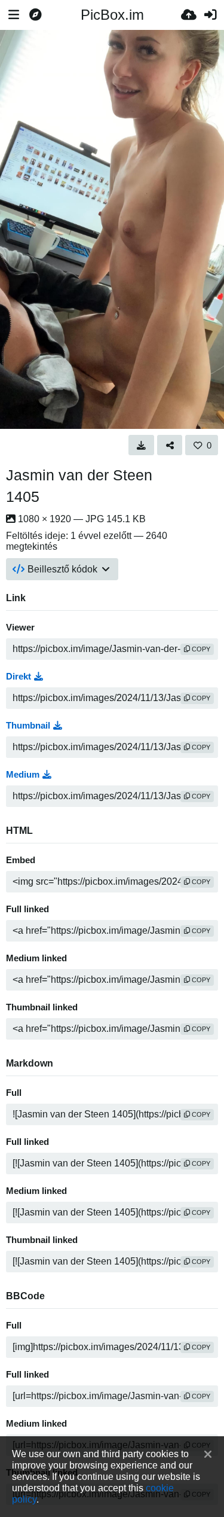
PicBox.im (112, 15)
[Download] (141, 445)
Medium (22, 774)
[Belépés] (210, 15)
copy (200, 649)
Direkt (18, 676)
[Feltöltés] (189, 15)
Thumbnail (28, 725)
